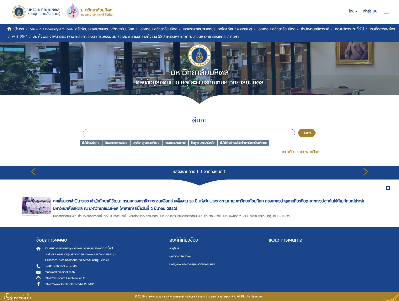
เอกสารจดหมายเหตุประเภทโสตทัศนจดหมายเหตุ (217, 29)
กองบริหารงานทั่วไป (349, 29)
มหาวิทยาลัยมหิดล (180, 256)
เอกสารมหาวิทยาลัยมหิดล (158, 29)
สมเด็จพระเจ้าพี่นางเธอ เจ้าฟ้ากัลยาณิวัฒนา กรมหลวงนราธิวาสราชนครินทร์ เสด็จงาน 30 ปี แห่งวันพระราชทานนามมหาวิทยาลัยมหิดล (129, 36)
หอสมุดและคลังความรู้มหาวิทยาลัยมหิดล (192, 264)
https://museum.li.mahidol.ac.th (65, 278)
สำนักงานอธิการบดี (315, 29)
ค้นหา (307, 133)
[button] (353, 11)
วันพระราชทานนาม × (116, 142)
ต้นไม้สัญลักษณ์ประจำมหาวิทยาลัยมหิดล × (243, 142)
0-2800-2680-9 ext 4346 (61, 266)
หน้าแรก (18, 29)
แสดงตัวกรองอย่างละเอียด (300, 152)
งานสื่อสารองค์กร (382, 29)
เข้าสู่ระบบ (174, 248)
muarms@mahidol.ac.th (60, 272)
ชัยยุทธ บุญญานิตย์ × (202, 142)
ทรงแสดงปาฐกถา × (175, 142)
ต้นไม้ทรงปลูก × (90, 142)
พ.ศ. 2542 (19, 36)
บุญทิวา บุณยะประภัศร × (146, 142)
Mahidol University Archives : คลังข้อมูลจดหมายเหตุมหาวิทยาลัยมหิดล (82, 29)
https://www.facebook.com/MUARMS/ (69, 284)
